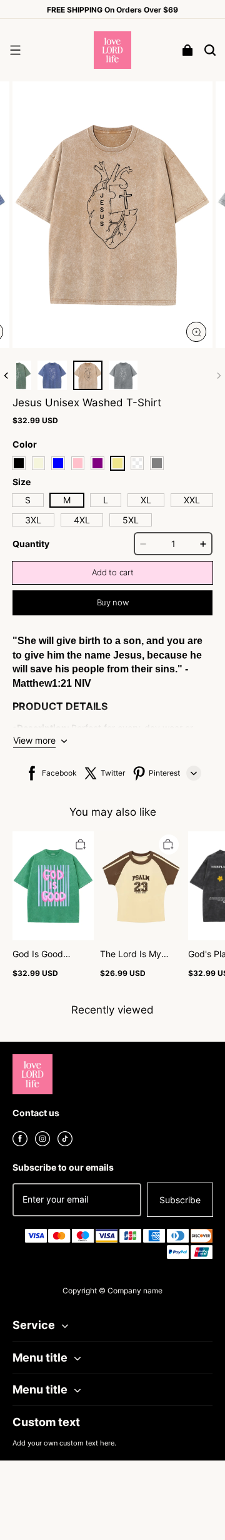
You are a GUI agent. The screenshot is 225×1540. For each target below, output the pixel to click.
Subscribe (180, 1199)
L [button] (105, 500)
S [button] (28, 500)
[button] (15, 50)
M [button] (67, 500)
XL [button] (146, 500)
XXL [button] (192, 500)
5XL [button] (130, 520)
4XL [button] (82, 520)
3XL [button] (33, 520)
